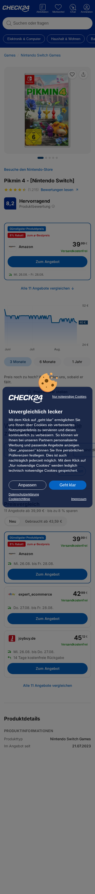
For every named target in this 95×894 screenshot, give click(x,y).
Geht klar (68, 485)
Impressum (78, 499)
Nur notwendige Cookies (69, 396)
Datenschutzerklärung (24, 494)
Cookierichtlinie (19, 499)
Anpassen (27, 485)
